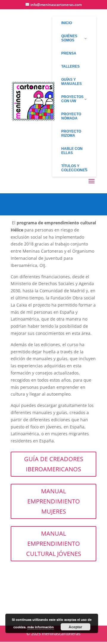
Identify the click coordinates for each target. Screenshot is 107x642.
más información (40, 627)
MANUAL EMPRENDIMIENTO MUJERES (53, 501)
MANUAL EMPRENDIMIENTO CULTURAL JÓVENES (53, 543)
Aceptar (75, 626)
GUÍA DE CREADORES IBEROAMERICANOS (53, 464)
